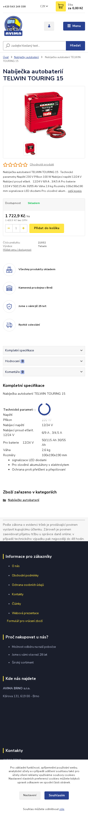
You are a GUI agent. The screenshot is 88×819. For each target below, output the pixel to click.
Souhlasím (57, 795)
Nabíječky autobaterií (26, 57)
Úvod (6, 57)
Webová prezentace (25, 613)
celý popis (75, 191)
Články (16, 604)
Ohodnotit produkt (42, 164)
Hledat (75, 45)
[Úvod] (20, 26)
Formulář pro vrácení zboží (25, 621)
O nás (16, 566)
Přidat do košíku (46, 228)
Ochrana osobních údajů (28, 585)
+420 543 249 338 (14, 6)
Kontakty (17, 594)
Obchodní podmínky (25, 576)
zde (61, 809)
